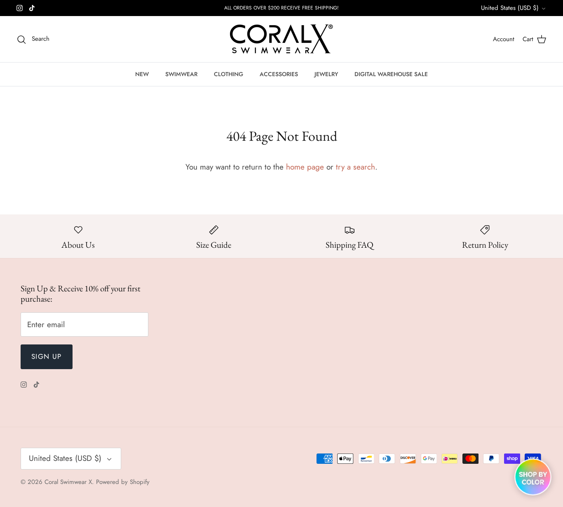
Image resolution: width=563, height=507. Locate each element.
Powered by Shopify (123, 481)
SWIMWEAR (181, 74)
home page (305, 166)
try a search (355, 166)
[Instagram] (19, 8)
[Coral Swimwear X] (281, 39)
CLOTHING (228, 74)
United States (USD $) (510, 7)
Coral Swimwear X (68, 481)
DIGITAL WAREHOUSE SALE (391, 74)
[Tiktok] (32, 8)
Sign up (46, 356)
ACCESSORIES (279, 74)
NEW (142, 74)
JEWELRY (326, 74)
